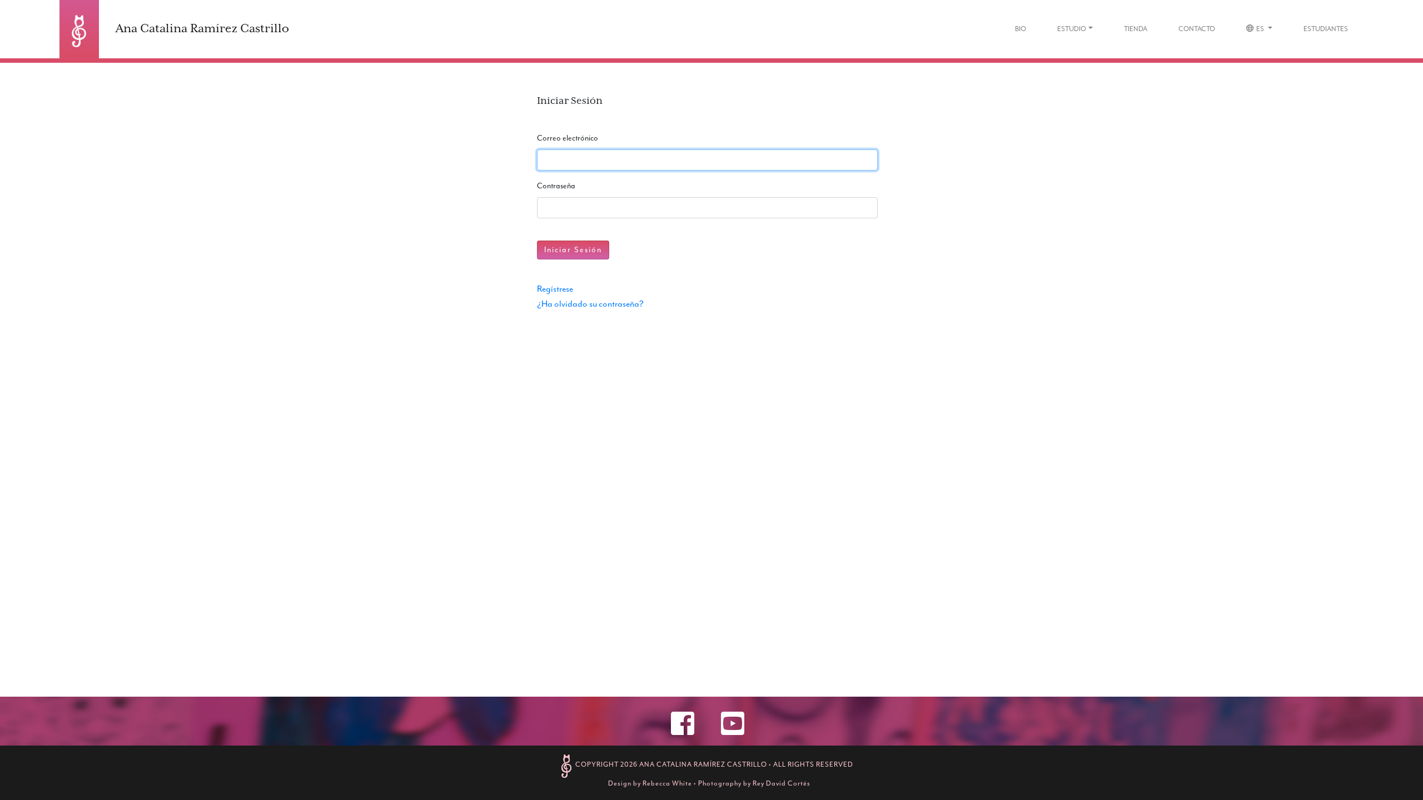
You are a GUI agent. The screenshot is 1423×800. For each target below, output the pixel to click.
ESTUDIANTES (1325, 28)
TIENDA (1135, 28)
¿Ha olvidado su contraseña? (590, 303)
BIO (1020, 28)
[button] (1259, 29)
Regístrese (555, 288)
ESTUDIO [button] (1071, 28)
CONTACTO (1196, 28)
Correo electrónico (567, 138)
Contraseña (556, 186)
